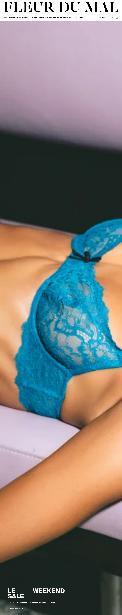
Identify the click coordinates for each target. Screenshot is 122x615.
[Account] (113, 17)
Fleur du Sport (55, 17)
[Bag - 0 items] (117, 17)
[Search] (109, 17)
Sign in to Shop (16, 608)
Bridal (75, 17)
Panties (25, 17)
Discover (102, 18)
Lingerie (12, 17)
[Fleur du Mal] (61, 7)
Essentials (43, 17)
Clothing (33, 17)
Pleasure (67, 17)
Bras (19, 17)
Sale (81, 17)
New (5, 17)
